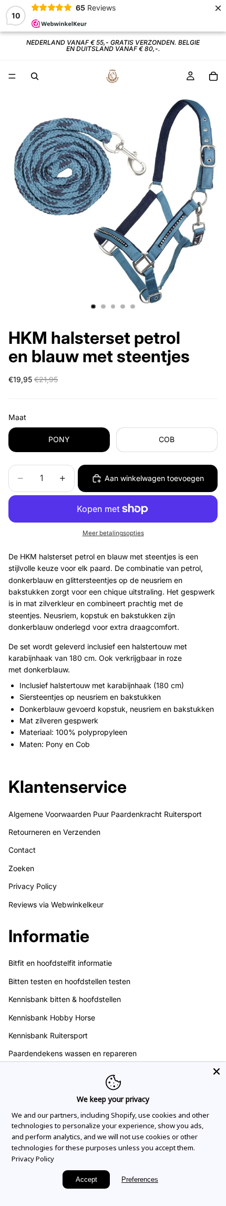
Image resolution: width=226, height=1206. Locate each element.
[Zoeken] (34, 76)
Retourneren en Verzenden (54, 831)
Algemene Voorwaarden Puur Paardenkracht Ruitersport (105, 814)
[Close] (216, 1071)
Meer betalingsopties (113, 533)
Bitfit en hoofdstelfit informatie (60, 963)
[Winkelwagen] (213, 76)
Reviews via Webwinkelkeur (56, 904)
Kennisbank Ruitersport (48, 1035)
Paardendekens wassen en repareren (72, 1053)
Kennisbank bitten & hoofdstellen (64, 999)
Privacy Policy (32, 886)
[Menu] (12, 76)
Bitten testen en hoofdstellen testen (69, 981)
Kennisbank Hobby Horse (51, 1017)
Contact (22, 849)
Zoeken (21, 868)
